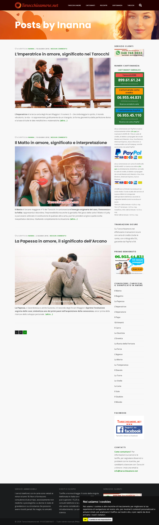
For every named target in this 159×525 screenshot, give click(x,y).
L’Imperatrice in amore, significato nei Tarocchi (62, 54)
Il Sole (117, 391)
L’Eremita (118, 338)
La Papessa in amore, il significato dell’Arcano (61, 241)
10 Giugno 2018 (42, 137)
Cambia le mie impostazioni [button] (100, 519)
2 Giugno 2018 (42, 236)
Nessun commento (59, 49)
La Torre (118, 375)
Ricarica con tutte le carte (129, 104)
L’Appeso (118, 354)
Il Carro (117, 328)
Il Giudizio (118, 396)
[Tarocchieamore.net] (36, 5)
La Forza (118, 349)
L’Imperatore (120, 312)
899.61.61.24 (129, 79)
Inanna (31, 49)
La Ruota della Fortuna (124, 343)
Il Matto (118, 290)
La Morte (118, 359)
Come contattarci (122, 451)
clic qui (134, 131)
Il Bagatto (118, 296)
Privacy (78, 521)
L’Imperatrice (120, 306)
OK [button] (85, 519)
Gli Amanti (119, 322)
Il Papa (117, 317)
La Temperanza (121, 365)
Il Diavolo (118, 370)
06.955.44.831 (129, 97)
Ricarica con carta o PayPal (129, 122)
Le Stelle (118, 380)
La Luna (117, 386)
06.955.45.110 (129, 115)
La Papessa (119, 301)
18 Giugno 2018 (42, 49)
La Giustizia (119, 333)
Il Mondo (118, 402)
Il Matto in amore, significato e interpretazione (61, 142)
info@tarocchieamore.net (126, 471)
